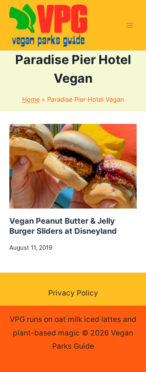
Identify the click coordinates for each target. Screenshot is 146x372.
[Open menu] (129, 25)
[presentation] (73, 166)
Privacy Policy (73, 293)
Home (31, 99)
